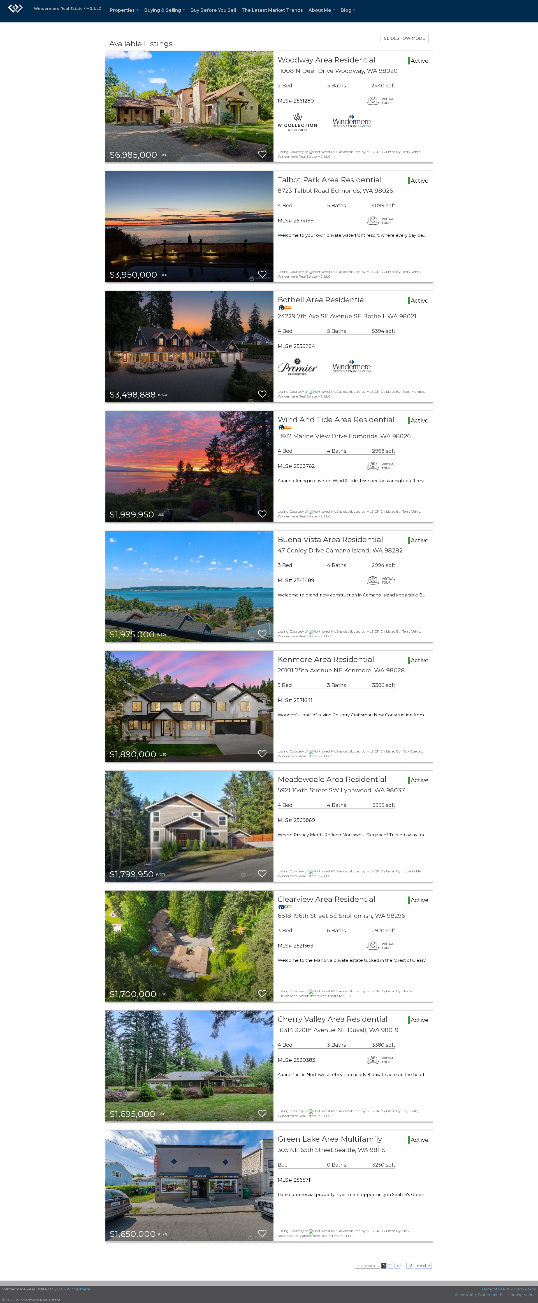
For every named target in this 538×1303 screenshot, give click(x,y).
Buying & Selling (165, 15)
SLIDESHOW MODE (404, 38)
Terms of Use (493, 1289)
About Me (323, 15)
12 (410, 1265)
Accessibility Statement (476, 1294)
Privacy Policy (523, 1289)
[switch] (262, 154)
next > (423, 1265)
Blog (349, 15)
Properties (125, 15)
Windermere (78, 1289)
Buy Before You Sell (213, 10)
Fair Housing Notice (518, 1294)
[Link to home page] (15, 11)
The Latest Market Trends (272, 10)
